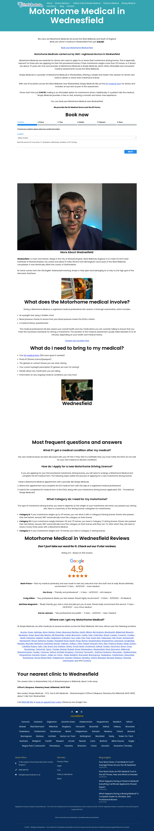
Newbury (108, 731)
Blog (62, 6)
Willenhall (125, 649)
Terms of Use (59, 817)
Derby (111, 736)
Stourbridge (29, 649)
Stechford (115, 646)
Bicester (110, 658)
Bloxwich (129, 632)
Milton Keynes (118, 741)
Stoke (66, 655)
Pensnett (94, 643)
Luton (92, 741)
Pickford (112, 643)
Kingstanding (95, 641)
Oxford (94, 658)
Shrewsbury (55, 746)
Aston (45, 632)
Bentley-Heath (78, 632)
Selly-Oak (42, 646)
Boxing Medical (128, 3)
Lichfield (60, 652)
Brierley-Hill (49, 635)
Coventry (122, 635)
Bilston (89, 632)
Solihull (99, 646)
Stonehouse (28, 658)
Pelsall (86, 643)
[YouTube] (77, 712)
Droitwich (107, 652)
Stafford (98, 652)
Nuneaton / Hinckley (123, 746)
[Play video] (77, 216)
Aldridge (38, 632)
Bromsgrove (94, 655)
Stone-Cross (126, 646)
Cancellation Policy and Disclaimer (88, 817)
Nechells (29, 643)
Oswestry (69, 746)
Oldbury (73, 643)
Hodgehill (58, 641)
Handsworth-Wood (28, 641)
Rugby (131, 741)
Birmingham (98, 632)
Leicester (105, 746)
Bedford (103, 741)
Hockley (50, 641)
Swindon (69, 658)
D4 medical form (113, 83)
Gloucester (129, 655)
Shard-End (52, 646)
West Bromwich (37, 726)
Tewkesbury (106, 655)
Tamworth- (89, 652)
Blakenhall (120, 632)
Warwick (127, 658)
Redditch (74, 655)
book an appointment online (48, 702)
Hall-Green (117, 638)
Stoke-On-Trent (126, 736)
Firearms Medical (111, 3)
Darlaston (30, 638)
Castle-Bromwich (73, 635)
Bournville (39, 635)
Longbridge (129, 641)
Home (49, 3)
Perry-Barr (103, 643)
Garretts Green (68, 722)
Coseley (113, 635)
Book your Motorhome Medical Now (77, 47)
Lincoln (71, 741)
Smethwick (90, 646)
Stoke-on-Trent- (55, 655)
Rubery (34, 646)
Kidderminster (130, 652)
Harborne (42, 641)
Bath (49, 658)
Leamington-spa (70, 660)
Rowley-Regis (123, 643)
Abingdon (102, 658)
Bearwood (66, 632)
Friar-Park (85, 638)
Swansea (23, 741)
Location (20, 134)
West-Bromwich (113, 649)
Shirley (69, 646)
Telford (52, 652)
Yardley (106, 646)
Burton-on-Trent (67, 736)
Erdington (66, 638)
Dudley (47, 638)
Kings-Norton (82, 641)
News (59, 779)
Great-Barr (96, 638)
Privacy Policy (62, 762)
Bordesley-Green (26, 635)
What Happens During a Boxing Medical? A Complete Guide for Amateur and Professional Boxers (118, 796)
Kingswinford (107, 641)
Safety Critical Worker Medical (86, 3)
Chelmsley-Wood (101, 635)
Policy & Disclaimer (65, 774)
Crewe (94, 746)
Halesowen (106, 638)
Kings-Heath (69, 641)
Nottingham (85, 736)
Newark (82, 741)
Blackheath (110, 632)
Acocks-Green (26, 632)
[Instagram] (81, 712)
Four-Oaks (75, 638)
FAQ (59, 770)
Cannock (45, 652)
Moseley (21, 643)
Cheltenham (117, 655)
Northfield (48, 643)
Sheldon (61, 646)
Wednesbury (87, 649)
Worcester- (117, 652)
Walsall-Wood (73, 649)
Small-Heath (78, 646)
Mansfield (100, 736)
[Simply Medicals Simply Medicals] (30, 5)
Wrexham (82, 746)
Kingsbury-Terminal (74, 652)
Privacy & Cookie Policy (70, 817)
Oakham (65, 643)
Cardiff (48, 741)
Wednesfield (99, 649)
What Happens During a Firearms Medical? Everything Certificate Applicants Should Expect (119, 784)
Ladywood (118, 641)
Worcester (83, 655)
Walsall (63, 649)
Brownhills (59, 635)
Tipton (48, 649)
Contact (70, 6)
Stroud (37, 658)
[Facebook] (72, 712)
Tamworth (80, 726)
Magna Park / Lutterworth (33, 746)
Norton (57, 643)
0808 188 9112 (27, 702)
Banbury (119, 658)
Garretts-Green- (39, 655)
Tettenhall (40, 649)
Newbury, (78, 658)
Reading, (86, 658)
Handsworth (128, 638)
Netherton (38, 643)
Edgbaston (56, 638)
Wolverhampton (24, 652)
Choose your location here (77, 340)
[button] (69, 3)
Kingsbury (66, 726)
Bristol (44, 658)
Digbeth (39, 638)
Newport (60, 741)
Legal (59, 766)
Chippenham (58, 658)
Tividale (55, 649)
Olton (79, 643)
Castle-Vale (87, 635)
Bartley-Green (55, 632)
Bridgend (36, 741)
